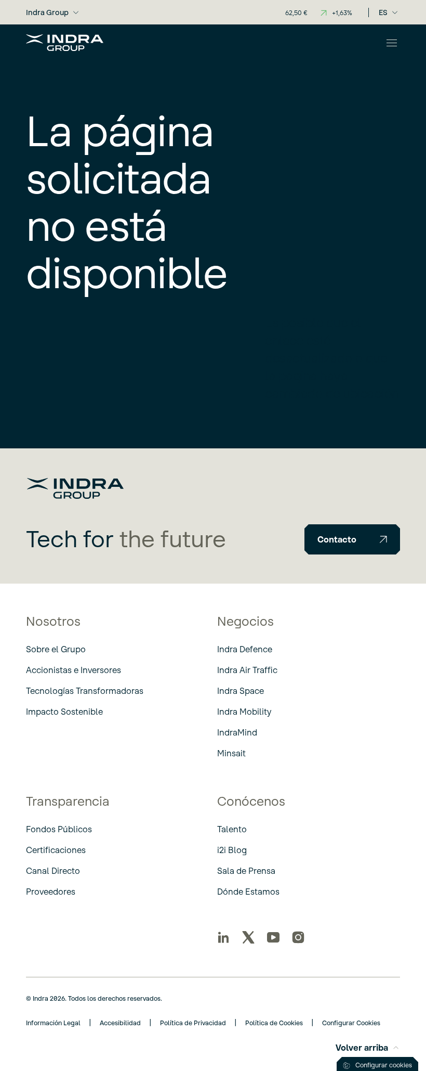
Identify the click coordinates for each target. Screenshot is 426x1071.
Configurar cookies (383, 1065)
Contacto (336, 539)
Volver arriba (362, 1047)
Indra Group (47, 12)
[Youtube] (273, 937)
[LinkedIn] (223, 937)
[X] (248, 937)
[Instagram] (298, 937)
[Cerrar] (391, 42)
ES (383, 12)
